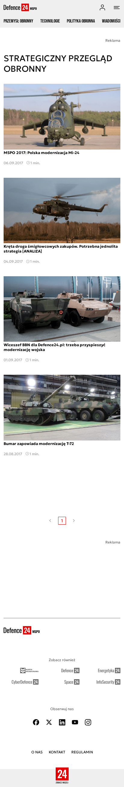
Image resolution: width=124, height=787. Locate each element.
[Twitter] (49, 722)
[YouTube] (75, 722)
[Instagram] (87, 722)
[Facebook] (36, 722)
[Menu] (116, 7)
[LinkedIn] (62, 722)
